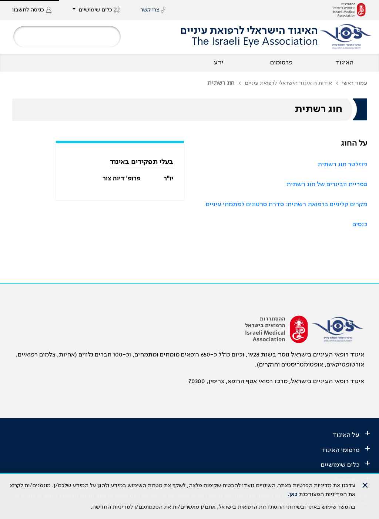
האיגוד (344, 62)
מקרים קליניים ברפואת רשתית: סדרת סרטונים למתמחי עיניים (286, 204)
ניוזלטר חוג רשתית (342, 164)
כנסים (359, 224)
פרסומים (281, 62)
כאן (293, 495)
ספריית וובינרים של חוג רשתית (326, 184)
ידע (219, 62)
